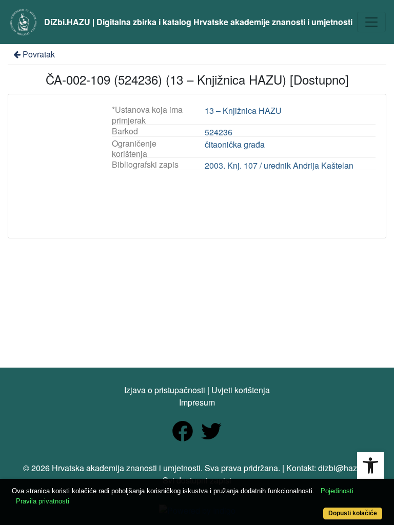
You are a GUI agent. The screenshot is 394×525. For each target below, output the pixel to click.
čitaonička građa (235, 144)
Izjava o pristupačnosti (164, 390)
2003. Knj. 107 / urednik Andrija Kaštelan (279, 165)
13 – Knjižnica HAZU (243, 110)
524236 (218, 132)
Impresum (197, 402)
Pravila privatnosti (42, 501)
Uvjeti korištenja (240, 390)
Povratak (39, 54)
